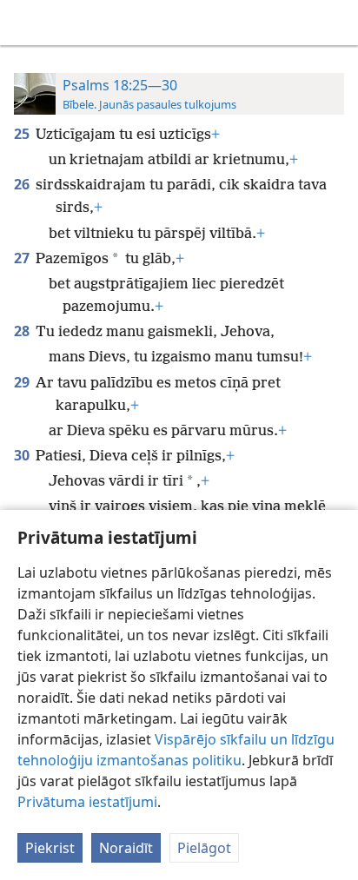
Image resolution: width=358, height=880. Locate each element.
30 (23, 455)
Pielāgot (204, 847)
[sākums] (26, 22)
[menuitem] (26, 22)
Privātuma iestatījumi (87, 801)
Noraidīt (126, 847)
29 (23, 382)
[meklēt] (336, 22)
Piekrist (50, 847)
